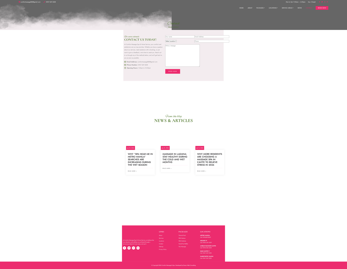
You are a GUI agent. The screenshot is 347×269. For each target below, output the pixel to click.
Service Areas (287, 8)
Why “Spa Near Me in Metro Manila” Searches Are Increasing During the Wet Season (140, 159)
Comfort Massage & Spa (168, 265)
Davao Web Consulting (189, 265)
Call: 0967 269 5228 (206, 253)
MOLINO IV (203, 241)
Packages (260, 8)
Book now (322, 8)
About (250, 8)
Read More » (132, 171)
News (300, 8)
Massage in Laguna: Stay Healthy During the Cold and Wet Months (175, 158)
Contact (309, 8)
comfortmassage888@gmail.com (30, 2)
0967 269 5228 (50, 2)
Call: (201, 237)
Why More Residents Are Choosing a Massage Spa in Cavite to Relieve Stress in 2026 (209, 159)
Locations (273, 8)
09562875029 (207, 237)
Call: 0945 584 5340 (206, 248)
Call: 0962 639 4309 (206, 242)
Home (241, 8)
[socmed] (319, 2)
